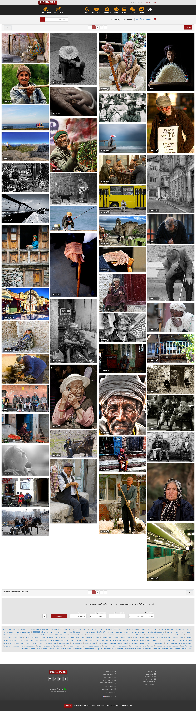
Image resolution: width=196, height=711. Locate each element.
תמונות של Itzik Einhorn (45, 635)
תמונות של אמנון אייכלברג (183, 629)
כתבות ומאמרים (148, 679)
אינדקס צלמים (149, 677)
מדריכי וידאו (110, 671)
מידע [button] (124, 12)
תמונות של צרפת (42, 649)
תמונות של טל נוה (178, 638)
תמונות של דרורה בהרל (77, 635)
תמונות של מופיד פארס (94, 635)
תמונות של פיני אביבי (178, 635)
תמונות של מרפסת (90, 649)
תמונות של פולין (58, 646)
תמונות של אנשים (158, 640)
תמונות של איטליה (135, 646)
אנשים (128, 19)
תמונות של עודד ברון (167, 629)
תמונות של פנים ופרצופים (11, 643)
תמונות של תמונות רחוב (161, 649)
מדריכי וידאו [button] (97, 12)
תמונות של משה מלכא (163, 638)
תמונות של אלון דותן (42, 629)
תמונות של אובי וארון (61, 632)
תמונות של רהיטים (77, 643)
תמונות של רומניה (123, 646)
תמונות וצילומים (144, 19)
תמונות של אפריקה (51, 643)
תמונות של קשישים (145, 643)
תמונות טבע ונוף (89, 640)
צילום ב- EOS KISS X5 (27, 629)
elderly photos (110, 696)
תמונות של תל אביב (171, 643)
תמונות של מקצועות (102, 640)
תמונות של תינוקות (90, 643)
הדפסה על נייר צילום (107, 683)
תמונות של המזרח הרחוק (105, 649)
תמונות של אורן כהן (173, 632)
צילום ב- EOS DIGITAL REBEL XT (61, 629)
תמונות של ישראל (145, 640)
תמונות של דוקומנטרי (28, 649)
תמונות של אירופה (37, 643)
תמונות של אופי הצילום (11, 640)
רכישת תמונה (58, 12)
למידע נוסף (78, 705)
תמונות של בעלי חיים (185, 643)
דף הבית (151, 671)
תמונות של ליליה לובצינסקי (123, 638)
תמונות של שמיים (103, 643)
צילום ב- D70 (94, 629)
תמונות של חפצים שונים (58, 640)
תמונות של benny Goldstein (155, 632)
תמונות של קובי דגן (106, 629)
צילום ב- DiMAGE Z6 (31, 638)
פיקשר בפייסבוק (108, 674)
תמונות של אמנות (115, 640)
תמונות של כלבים (66, 649)
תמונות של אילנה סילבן (16, 635)
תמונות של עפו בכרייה (123, 635)
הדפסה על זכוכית (107, 680)
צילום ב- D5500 (30, 635)
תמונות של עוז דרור (89, 632)
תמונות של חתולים (78, 649)
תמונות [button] (142, 12)
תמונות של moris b (132, 629)
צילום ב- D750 (149, 638)
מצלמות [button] (108, 12)
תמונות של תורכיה (64, 643)
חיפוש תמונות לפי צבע (106, 689)
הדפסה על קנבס (108, 678)
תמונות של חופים (160, 646)
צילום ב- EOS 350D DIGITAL (42, 632)
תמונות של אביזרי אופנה (28, 646)
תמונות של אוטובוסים (173, 646)
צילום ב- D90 (186, 632)
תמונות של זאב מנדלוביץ (23, 632)
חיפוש (87, 12)
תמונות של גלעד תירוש (16, 638)
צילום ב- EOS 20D (73, 638)
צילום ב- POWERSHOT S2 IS (149, 629)
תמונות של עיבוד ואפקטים (44, 646)
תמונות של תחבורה (170, 640)
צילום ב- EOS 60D (138, 635)
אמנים (116, 12)
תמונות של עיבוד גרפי (42, 640)
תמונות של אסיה (187, 649)
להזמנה (153, 89)
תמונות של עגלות (158, 643)
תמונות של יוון (119, 649)
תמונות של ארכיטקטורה (27, 640)
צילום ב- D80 (164, 635)
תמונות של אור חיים (138, 632)
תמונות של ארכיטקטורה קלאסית (91, 646)
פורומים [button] (132, 12)
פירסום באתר (109, 693)
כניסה (150, 2)
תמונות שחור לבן (147, 649)
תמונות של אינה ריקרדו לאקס (91, 638)
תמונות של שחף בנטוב (122, 632)
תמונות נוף (113, 643)
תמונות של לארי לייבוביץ (10, 629)
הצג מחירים (59, 616)
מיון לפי (188, 27)
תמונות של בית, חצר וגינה (75, 640)
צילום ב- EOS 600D (61, 635)
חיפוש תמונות (109, 686)
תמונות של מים (25, 643)
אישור (67, 705)
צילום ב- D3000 (107, 638)
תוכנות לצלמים (148, 682)
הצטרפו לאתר (46, 12)
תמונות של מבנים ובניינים (73, 646)
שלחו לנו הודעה (56, 689)
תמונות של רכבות (186, 646)
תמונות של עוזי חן (109, 635)
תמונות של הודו (133, 643)
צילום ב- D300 (118, 629)
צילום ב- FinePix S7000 (105, 632)
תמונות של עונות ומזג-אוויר (133, 649)
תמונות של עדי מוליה (81, 629)
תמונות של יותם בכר (152, 635)
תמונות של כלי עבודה (109, 646)
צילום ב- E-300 (138, 638)
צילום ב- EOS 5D (74, 632)
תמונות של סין (122, 643)
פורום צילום (150, 674)
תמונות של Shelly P (47, 638)
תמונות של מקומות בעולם (130, 640)
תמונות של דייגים (175, 649)
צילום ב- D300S (60, 638)
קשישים (116, 19)
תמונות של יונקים (54, 649)
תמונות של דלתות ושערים (11, 646)
